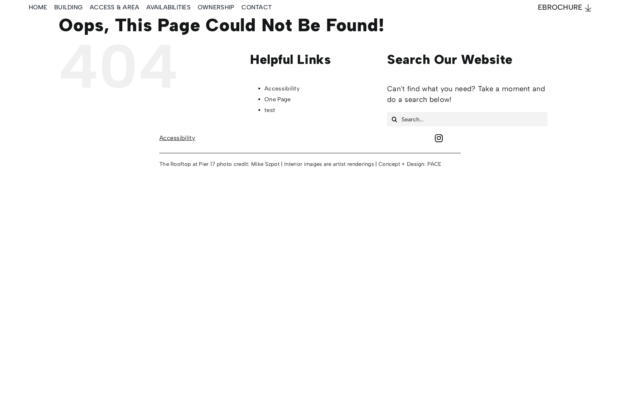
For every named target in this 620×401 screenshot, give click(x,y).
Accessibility (282, 88)
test (269, 110)
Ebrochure (561, 7)
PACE (434, 164)
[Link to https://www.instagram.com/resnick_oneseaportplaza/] (439, 138)
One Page (277, 99)
